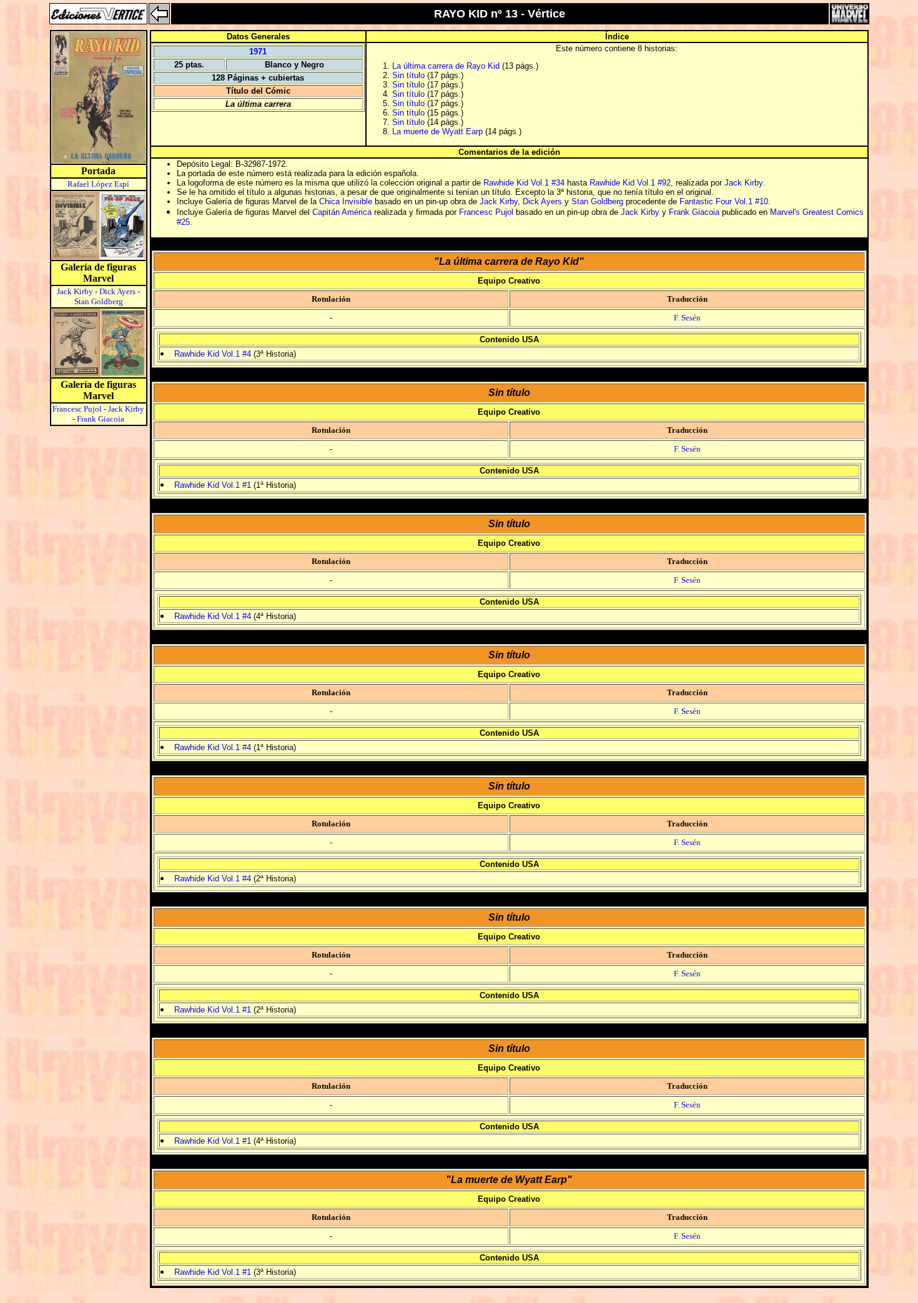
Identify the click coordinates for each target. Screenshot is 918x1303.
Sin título (408, 75)
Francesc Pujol (77, 409)
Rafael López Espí (98, 184)
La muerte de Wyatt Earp (437, 131)
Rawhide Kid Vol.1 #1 (212, 485)
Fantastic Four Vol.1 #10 (723, 201)
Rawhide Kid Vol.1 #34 (524, 182)
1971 (258, 51)
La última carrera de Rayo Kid (446, 66)
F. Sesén (687, 317)
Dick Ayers (117, 291)
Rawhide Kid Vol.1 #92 (630, 182)
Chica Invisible (345, 201)
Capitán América (342, 212)
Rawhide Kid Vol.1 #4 (212, 354)
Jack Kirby (75, 291)
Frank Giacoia (100, 419)
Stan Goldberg (98, 301)
